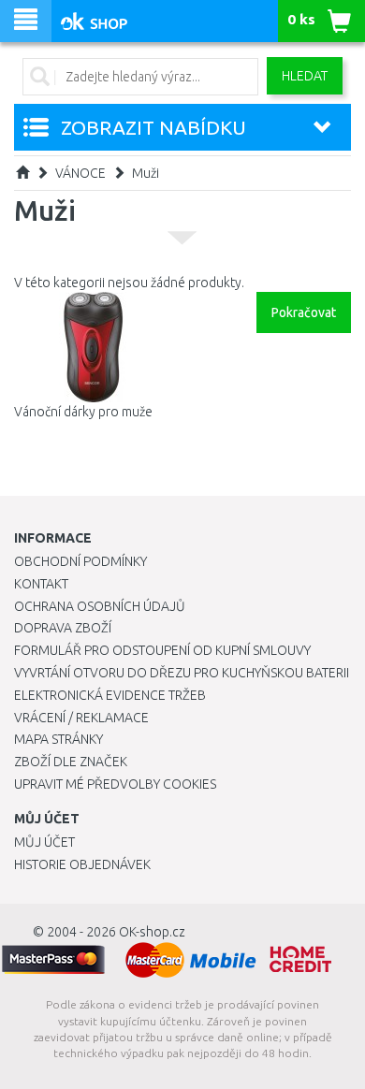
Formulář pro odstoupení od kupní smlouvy (162, 650)
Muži (145, 173)
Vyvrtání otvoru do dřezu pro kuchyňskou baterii (181, 672)
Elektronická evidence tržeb (110, 695)
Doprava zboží (62, 627)
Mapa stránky (58, 739)
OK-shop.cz (152, 931)
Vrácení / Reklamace (81, 717)
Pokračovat (303, 312)
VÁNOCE (80, 173)
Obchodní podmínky (80, 561)
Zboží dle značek (70, 761)
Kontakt (41, 583)
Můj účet (44, 842)
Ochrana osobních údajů (99, 606)
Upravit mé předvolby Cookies (115, 784)
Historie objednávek (82, 864)
